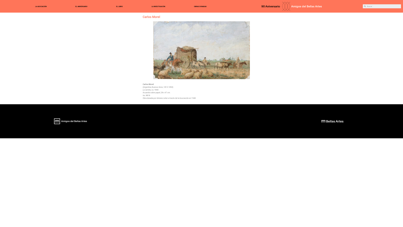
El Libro (119, 6)
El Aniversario (81, 6)
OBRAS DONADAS (200, 6)
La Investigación (158, 6)
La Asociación (41, 6)
